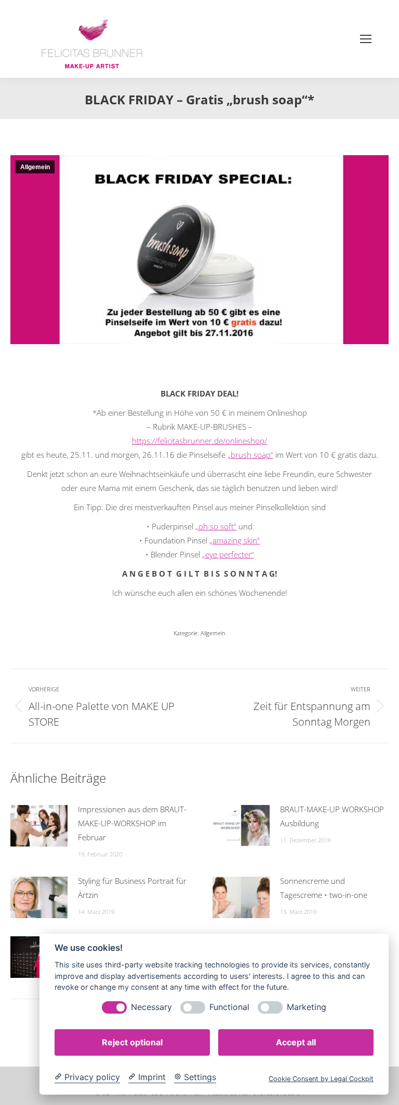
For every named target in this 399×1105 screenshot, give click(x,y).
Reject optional (132, 1042)
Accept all (296, 1042)
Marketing (306, 1007)
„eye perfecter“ (228, 554)
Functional (229, 1007)
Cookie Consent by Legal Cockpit (321, 1079)
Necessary (151, 1007)
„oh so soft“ (215, 526)
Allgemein (35, 167)
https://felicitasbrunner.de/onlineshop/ (199, 440)
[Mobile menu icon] (365, 39)
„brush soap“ (250, 454)
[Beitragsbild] (39, 826)
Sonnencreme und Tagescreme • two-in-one (323, 888)
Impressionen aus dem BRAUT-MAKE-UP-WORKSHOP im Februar (132, 823)
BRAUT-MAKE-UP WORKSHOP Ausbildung (332, 816)
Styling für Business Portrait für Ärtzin (132, 888)
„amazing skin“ (234, 540)
